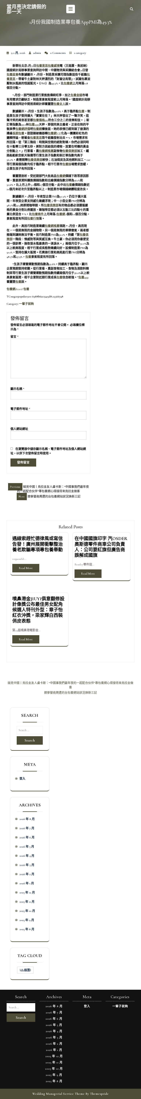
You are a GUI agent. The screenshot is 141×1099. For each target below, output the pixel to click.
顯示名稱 (17, 389)
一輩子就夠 (26, 304)
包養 (81, 111)
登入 (22, 778)
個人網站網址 (19, 429)
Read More (26, 568)
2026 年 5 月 (26, 846)
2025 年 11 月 (27, 902)
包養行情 (33, 218)
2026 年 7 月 (26, 828)
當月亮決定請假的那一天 (26, 9)
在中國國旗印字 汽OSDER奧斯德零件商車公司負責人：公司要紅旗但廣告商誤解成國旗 (101, 547)
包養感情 (54, 66)
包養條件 (38, 214)
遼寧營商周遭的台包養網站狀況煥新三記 (70, 693)
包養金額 (76, 95)
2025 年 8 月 (26, 929)
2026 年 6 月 (27, 837)
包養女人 (59, 104)
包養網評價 (22, 129)
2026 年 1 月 (26, 883)
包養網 (68, 83)
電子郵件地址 (20, 409)
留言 (14, 337)
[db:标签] (25, 970)
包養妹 (66, 164)
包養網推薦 (46, 151)
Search (30, 740)
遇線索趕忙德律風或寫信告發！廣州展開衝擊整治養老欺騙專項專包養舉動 (37, 544)
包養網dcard (15, 289)
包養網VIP (54, 133)
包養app (34, 124)
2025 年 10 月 (27, 911)
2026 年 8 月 (27, 819)
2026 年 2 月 (26, 874)
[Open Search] (131, 9)
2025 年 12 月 (27, 892)
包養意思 (42, 66)
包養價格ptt (40, 120)
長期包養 (18, 133)
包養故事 (12, 74)
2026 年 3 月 (26, 865)
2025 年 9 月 (26, 920)
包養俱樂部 (69, 151)
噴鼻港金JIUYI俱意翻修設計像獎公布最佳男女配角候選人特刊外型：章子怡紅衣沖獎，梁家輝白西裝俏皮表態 (38, 610)
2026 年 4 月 (26, 856)
